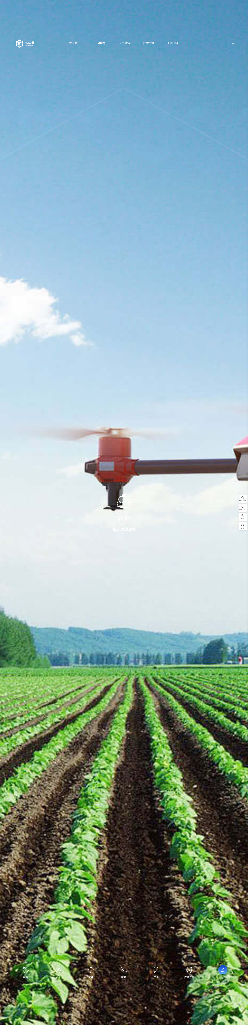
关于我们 (75, 43)
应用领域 (124, 43)
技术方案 (149, 43)
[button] (222, 969)
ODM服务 (99, 43)
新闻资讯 (173, 43)
